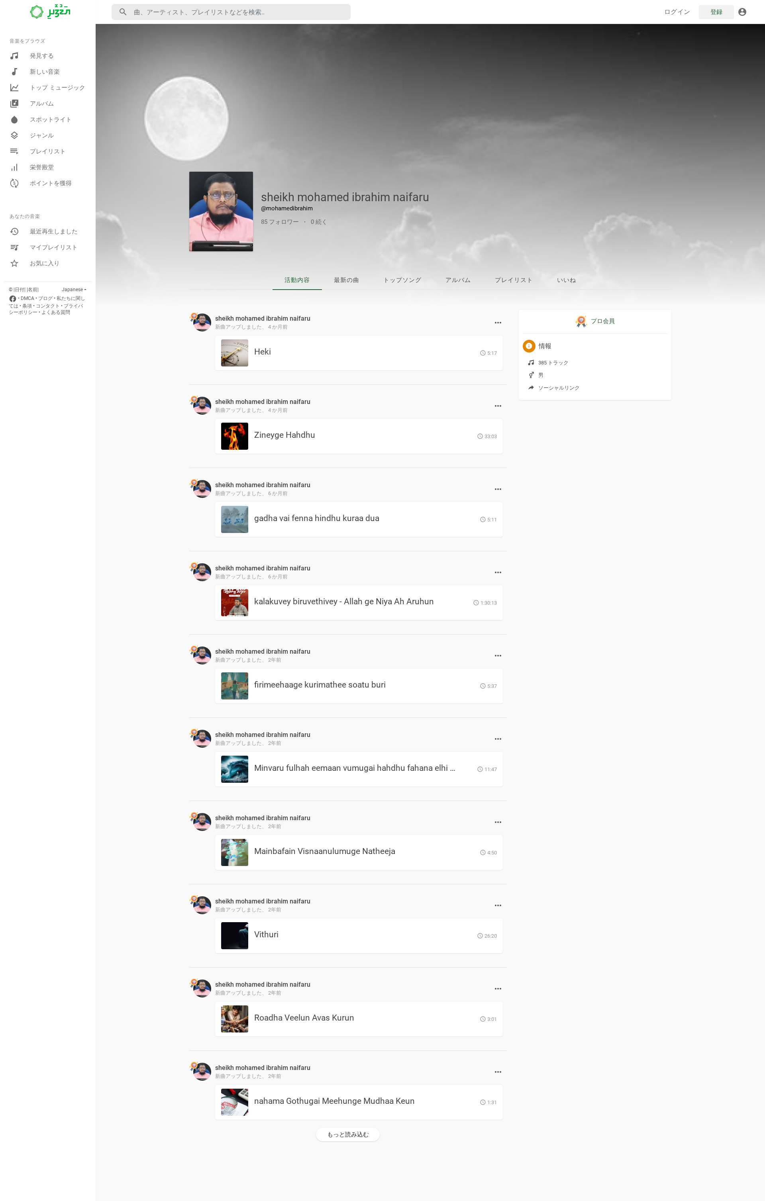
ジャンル (42, 135)
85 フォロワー (280, 221)
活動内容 (297, 280)
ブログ (45, 298)
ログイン (677, 12)
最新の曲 (346, 280)
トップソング (402, 280)
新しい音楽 (45, 71)
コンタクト (48, 306)
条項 (27, 306)
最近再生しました (54, 231)
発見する (42, 55)
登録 (716, 12)
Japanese (72, 289)
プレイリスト (48, 151)
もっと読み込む (348, 1134)
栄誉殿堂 (42, 167)
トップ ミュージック (57, 87)
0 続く (319, 221)
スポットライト (51, 119)
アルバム (42, 103)
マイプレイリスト (54, 247)
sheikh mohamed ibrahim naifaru (345, 197)
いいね (566, 280)
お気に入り (45, 263)
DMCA (27, 298)
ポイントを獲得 (51, 183)
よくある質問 (55, 312)
